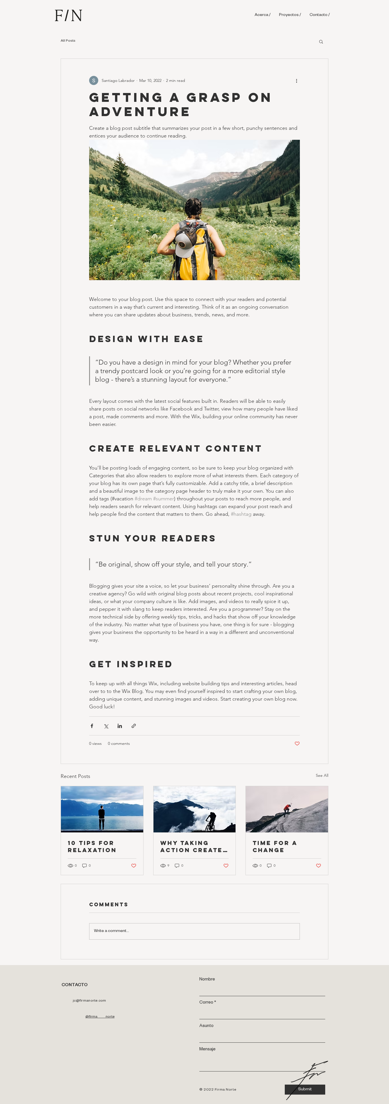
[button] (321, 41)
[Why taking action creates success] (194, 809)
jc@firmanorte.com (89, 1001)
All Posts (68, 41)
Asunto (206, 1026)
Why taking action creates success (194, 846)
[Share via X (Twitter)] (105, 726)
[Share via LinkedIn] (119, 726)
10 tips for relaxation (92, 846)
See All (322, 775)
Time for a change (275, 846)
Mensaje (207, 1049)
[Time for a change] (287, 809)
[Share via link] (133, 726)
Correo (206, 1002)
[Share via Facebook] (92, 726)
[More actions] (296, 80)
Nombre (207, 979)
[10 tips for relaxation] (102, 809)
